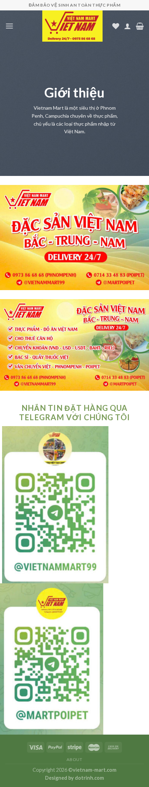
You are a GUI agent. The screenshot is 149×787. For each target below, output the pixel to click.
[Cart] (140, 26)
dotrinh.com (89, 778)
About (74, 759)
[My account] (127, 26)
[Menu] (9, 25)
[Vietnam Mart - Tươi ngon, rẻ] (72, 26)
